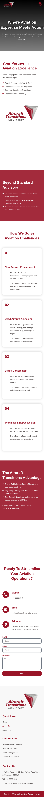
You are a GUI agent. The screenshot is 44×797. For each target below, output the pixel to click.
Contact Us (6, 730)
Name (4, 637)
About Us (6, 726)
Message (6, 655)
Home (4, 722)
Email (4, 646)
